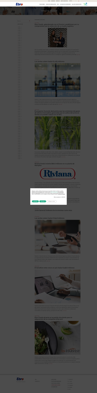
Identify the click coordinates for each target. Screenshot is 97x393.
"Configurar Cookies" (61, 194)
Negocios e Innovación (51, 4)
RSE (58, 4)
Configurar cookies (51, 201)
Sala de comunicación (76, 4)
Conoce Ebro (42, 4)
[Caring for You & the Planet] (85, 4)
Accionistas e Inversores (65, 4)
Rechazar (42, 201)
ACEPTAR (35, 201)
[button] (72, 1)
